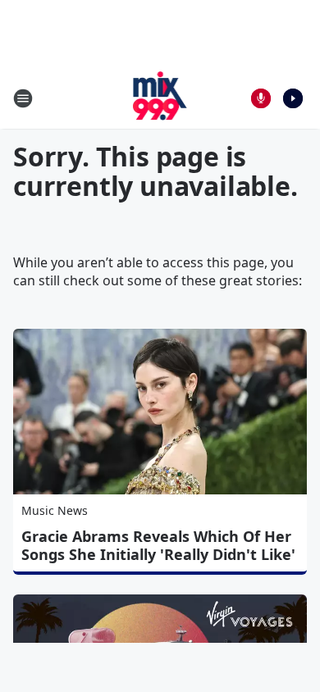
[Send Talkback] (261, 98)
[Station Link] (160, 98)
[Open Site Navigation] (23, 98)
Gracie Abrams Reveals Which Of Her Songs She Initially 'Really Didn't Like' (158, 545)
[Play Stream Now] (293, 98)
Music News (54, 510)
